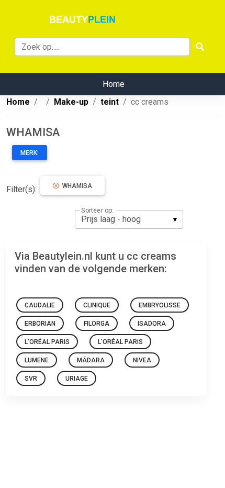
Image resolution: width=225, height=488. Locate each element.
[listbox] (129, 219)
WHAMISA (75, 186)
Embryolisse (160, 305)
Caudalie (40, 305)
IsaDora (152, 323)
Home (114, 84)
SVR (31, 378)
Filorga (96, 323)
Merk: (29, 153)
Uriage (76, 378)
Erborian (40, 323)
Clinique (96, 305)
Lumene (37, 360)
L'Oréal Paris (47, 342)
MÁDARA (91, 360)
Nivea (142, 360)
